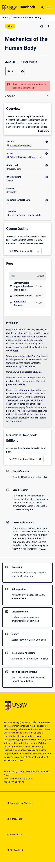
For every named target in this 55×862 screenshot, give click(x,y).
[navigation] (24, 251)
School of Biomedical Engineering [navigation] (25, 157)
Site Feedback (16, 850)
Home (5, 17)
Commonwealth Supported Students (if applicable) (23, 286)
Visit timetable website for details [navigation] (25, 215)
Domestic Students (23, 295)
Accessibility (16, 834)
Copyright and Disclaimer (22, 803)
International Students (20, 303)
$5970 (39, 295)
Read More (43, 131)
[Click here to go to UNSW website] (9, 8)
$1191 (39, 286)
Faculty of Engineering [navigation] (20, 145)
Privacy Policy (16, 819)
